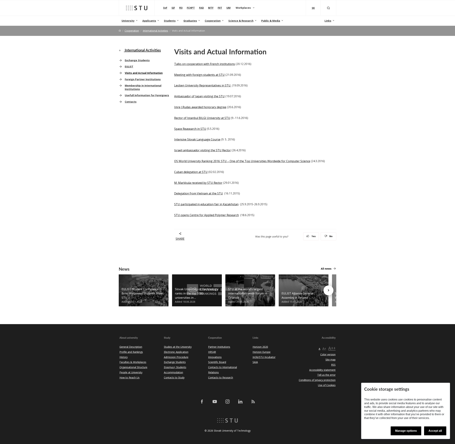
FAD (201, 7)
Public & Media (270, 20)
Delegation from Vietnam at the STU (198, 193)
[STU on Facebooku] (202, 401)
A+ (324, 348)
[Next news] (328, 290)
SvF (165, 7)
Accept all (435, 430)
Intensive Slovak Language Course (197, 139)
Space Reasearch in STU (190, 129)
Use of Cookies (327, 385)
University (128, 20)
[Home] (120, 30)
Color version (328, 354)
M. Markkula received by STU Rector (198, 183)
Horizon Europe (262, 352)
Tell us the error (326, 375)
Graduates (190, 20)
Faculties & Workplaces (132, 362)
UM (228, 7)
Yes (313, 236)
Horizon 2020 (260, 346)
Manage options (406, 430)
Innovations (215, 357)
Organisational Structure (133, 367)
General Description (130, 346)
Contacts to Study (174, 377)
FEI (181, 7)
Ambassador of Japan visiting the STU (199, 96)
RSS (333, 364)
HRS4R (212, 352)
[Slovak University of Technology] (136, 8)
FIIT (220, 7)
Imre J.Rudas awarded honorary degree (200, 107)
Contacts (130, 101)
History (123, 357)
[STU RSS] (253, 401)
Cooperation (213, 20)
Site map (330, 359)
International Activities (155, 30)
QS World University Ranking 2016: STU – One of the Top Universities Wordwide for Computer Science (242, 161)
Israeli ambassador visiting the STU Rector (202, 150)
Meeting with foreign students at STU (199, 75)
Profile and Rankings (131, 352)
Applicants (149, 20)
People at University (130, 372)
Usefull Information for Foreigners (147, 95)
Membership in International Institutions (143, 87)
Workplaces (243, 7)
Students (170, 20)
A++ (332, 348)
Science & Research (240, 20)
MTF (210, 7)
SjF (173, 7)
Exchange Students (137, 60)
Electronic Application (176, 352)
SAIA (255, 362)
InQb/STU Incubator (264, 357)
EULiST (129, 66)
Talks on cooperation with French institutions (204, 64)
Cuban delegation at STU (191, 172)
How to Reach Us (129, 377)
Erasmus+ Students (175, 367)
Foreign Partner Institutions (143, 79)
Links (328, 20)
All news (326, 268)
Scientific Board (217, 362)
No (331, 236)
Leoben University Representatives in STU (202, 85)
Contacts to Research (220, 377)
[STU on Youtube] (215, 401)
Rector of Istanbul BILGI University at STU (202, 118)
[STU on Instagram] (227, 401)
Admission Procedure (176, 357)
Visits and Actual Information (144, 73)
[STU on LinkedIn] (240, 401)
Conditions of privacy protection (317, 380)
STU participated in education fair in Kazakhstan (206, 204)
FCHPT (191, 7)
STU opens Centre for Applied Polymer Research (206, 215)
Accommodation (173, 372)
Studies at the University (178, 346)
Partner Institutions (219, 346)
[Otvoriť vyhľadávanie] (328, 8)
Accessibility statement (322, 370)
